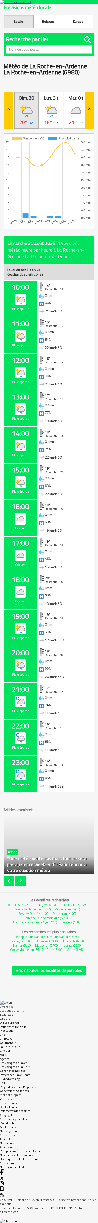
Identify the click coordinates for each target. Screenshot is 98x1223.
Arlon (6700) (55, 949)
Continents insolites (12, 1070)
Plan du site (7, 1123)
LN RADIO (6, 1038)
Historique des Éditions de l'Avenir (21, 1159)
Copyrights (6, 1115)
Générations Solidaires (14, 1090)
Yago (3, 1054)
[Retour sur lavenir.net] (49, 2)
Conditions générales (13, 1119)
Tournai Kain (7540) (19, 904)
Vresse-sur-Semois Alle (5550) (47, 917)
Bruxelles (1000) (47, 941)
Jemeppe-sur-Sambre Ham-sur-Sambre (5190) (47, 936)
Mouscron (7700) (64, 913)
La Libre (5, 1018)
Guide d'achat (9, 1127)
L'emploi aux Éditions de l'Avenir (20, 1151)
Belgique (48, 21)
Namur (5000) (22, 945)
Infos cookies (8, 1103)
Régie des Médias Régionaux (18, 1087)
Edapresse (6, 1014)
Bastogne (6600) (21, 941)
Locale (18, 21)
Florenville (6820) (73, 941)
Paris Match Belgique (13, 1026)
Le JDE (4, 1083)
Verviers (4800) (71, 922)
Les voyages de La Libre (15, 1067)
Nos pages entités (11, 1131)
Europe (78, 21)
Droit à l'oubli (8, 1107)
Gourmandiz (8, 1042)
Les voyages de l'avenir (14, 1063)
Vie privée (6, 1099)
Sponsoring (7, 1163)
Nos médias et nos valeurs (16, 1155)
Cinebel (5, 1050)
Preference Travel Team (15, 1074)
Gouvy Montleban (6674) (26, 949)
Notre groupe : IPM (12, 1167)
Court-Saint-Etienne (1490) (32, 909)
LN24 (3, 1034)
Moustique (7, 1030)
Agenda (5, 1058)
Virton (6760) (75, 949)
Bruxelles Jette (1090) (73, 904)
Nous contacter (9, 1143)
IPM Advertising (10, 1079)
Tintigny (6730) (46, 904)
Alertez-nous (8, 1147)
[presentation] (9, 880)
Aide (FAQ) (7, 1139)
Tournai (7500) (72, 945)
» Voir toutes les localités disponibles (49, 970)
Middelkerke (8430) (67, 909)
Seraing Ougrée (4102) (33, 913)
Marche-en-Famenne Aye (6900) (35, 922)
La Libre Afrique (10, 1046)
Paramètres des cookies (15, 1111)
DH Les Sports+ (9, 1022)
